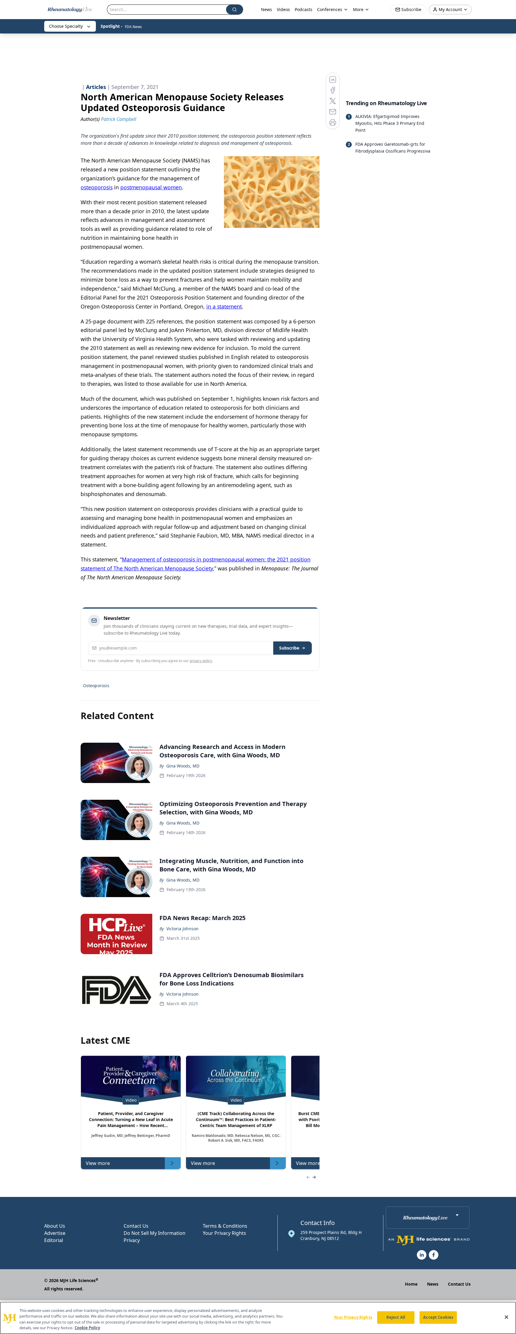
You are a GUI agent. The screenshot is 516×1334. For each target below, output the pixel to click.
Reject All (395, 1317)
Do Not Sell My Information (154, 1233)
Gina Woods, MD (182, 766)
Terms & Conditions (225, 1226)
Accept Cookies (438, 1317)
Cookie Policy (87, 1327)
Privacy (132, 1240)
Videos (283, 9)
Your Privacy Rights (224, 1233)
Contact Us (136, 1226)
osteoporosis (97, 187)
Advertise (54, 1233)
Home (411, 1284)
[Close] (506, 1317)
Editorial (53, 1240)
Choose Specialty (66, 26)
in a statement (224, 306)
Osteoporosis (96, 685)
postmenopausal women (151, 187)
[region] (258, 1318)
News (266, 9)
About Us (54, 1226)
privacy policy (201, 660)
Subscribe (289, 648)
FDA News (133, 26)
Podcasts (303, 9)
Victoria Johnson (182, 928)
